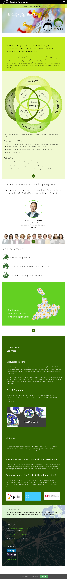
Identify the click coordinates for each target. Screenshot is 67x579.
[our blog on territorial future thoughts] (11, 555)
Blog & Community (16, 390)
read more (35, 576)
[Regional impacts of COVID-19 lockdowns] (33, 320)
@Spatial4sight (12, 559)
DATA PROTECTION (20, 535)
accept (44, 576)
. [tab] (3, 176)
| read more (33, 227)
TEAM (25, 6)
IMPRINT (10, 535)
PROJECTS (31, 6)
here (21, 530)
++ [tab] (4, 242)
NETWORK (39, 6)
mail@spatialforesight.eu (19, 528)
